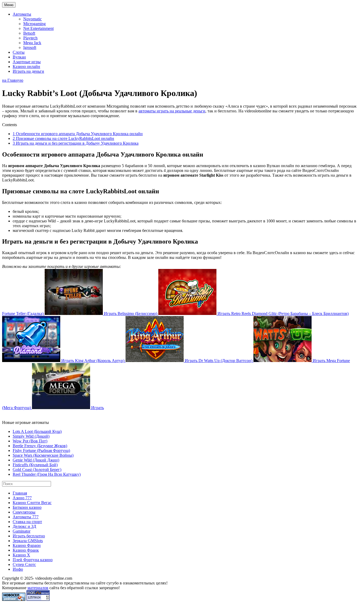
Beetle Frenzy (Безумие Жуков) (40, 445)
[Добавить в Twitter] (56, 414)
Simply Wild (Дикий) (31, 436)
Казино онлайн (26, 66)
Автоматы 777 (26, 517)
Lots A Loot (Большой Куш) (37, 431)
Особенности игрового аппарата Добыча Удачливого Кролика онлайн (78, 133)
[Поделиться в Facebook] (6, 414)
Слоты (19, 52)
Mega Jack (32, 42)
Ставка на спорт (27, 521)
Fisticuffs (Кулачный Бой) (35, 465)
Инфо (18, 569)
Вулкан (19, 57)
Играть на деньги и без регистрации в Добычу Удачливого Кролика (75, 143)
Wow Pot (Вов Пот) (30, 441)
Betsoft (29, 33)
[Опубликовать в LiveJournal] (26, 414)
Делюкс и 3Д (24, 526)
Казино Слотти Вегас (32, 502)
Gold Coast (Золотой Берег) (37, 469)
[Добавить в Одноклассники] (46, 414)
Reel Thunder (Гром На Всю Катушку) (47, 474)
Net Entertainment (38, 28)
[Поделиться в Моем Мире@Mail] (36, 414)
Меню (8, 5)
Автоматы (22, 14)
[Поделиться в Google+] (16, 414)
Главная (20, 493)
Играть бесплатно (29, 536)
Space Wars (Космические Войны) (43, 455)
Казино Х (21, 555)
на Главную (12, 80)
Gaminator (21, 531)
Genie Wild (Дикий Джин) (36, 460)
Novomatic (32, 19)
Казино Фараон (27, 545)
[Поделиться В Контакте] (66, 414)
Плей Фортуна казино (33, 559)
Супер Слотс (24, 564)
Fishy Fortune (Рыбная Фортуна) (41, 450)
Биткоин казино (27, 507)
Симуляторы (24, 512)
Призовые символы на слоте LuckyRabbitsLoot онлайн (63, 138)
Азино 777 (22, 498)
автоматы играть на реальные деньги (171, 111)
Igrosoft (29, 47)
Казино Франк (26, 550)
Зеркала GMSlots (28, 540)
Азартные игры (27, 62)
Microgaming (34, 23)
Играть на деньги (28, 71)
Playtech (30, 38)
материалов (37, 587)
